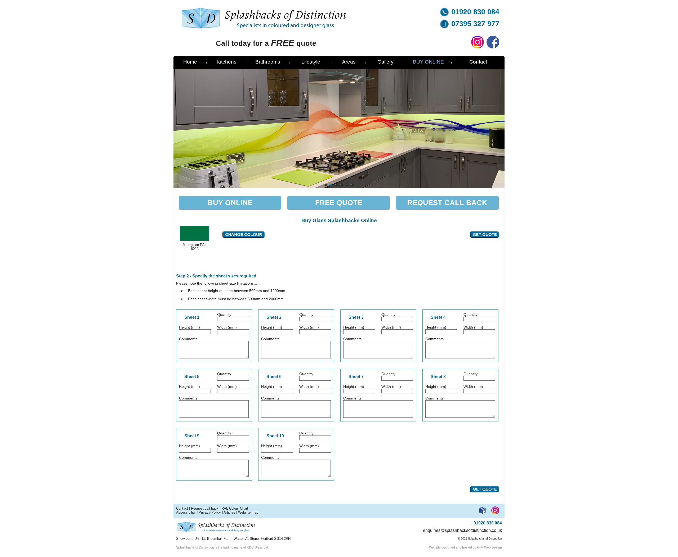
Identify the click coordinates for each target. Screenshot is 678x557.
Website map (248, 512)
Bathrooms (267, 62)
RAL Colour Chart (234, 508)
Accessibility (186, 512)
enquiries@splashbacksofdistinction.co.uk (462, 530)
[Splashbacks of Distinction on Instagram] (477, 47)
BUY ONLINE (428, 62)
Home (190, 62)
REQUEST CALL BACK (447, 203)
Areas (349, 62)
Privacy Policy (210, 512)
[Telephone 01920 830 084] (444, 15)
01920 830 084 (475, 12)
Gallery (385, 62)
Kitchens (227, 62)
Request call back (204, 508)
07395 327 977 (475, 24)
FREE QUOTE (338, 203)
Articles (229, 512)
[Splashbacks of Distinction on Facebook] (493, 47)
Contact (478, 62)
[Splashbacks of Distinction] (263, 30)
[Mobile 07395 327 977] (444, 27)
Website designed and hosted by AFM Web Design (465, 547)
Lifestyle (310, 62)
